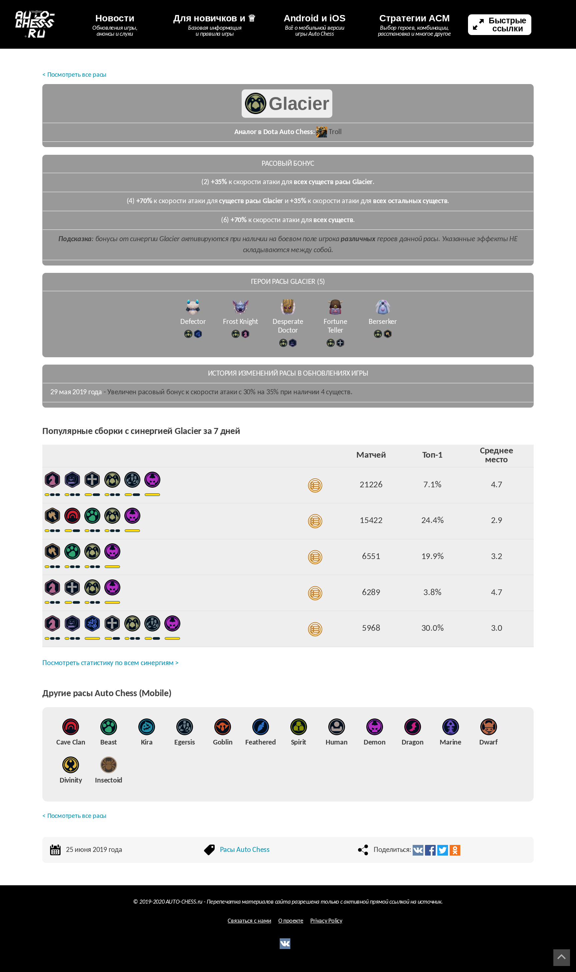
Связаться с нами (249, 921)
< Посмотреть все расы (74, 75)
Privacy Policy (326, 921)
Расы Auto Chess (245, 850)
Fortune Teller (335, 326)
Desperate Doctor (288, 326)
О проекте (290, 921)
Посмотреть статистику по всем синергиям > (110, 663)
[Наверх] (561, 957)
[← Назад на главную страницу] (35, 24)
